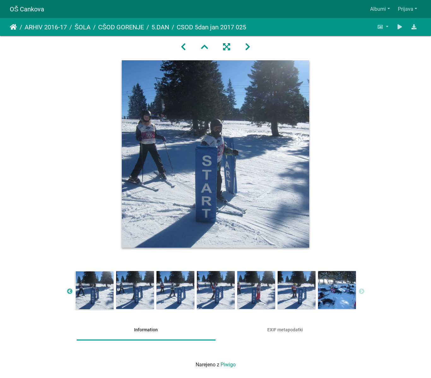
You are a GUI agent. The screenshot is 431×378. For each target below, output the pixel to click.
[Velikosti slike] (383, 27)
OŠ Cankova (27, 9)
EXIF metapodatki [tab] (285, 329)
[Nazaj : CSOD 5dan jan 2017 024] (183, 47)
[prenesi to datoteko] (414, 27)
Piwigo (228, 365)
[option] (94, 290)
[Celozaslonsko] (227, 47)
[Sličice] (204, 47)
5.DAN (160, 27)
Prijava (405, 9)
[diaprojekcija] (400, 27)
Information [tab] (146, 329)
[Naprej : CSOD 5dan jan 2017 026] (248, 47)
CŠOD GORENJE (121, 27)
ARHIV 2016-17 (46, 27)
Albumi (378, 9)
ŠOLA (82, 27)
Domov (13, 27)
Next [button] (361, 291)
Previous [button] (70, 291)
